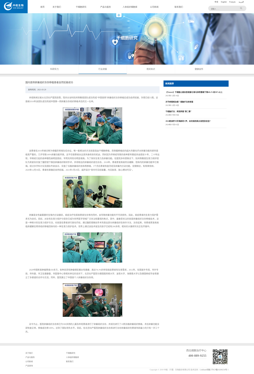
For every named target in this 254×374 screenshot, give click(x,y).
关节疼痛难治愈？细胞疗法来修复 (179, 102)
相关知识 (151, 69)
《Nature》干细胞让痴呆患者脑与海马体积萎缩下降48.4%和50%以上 (194, 92)
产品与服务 (30, 357)
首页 (42, 7)
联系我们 (69, 362)
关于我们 (29, 353)
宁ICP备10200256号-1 (220, 370)
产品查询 (29, 366)
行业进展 (102, 69)
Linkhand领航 (205, 370)
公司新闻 (29, 362)
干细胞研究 (70, 353)
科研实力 (54, 69)
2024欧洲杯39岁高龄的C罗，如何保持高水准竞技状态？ (188, 121)
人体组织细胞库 (72, 357)
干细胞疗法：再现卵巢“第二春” (178, 111)
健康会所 (199, 69)
